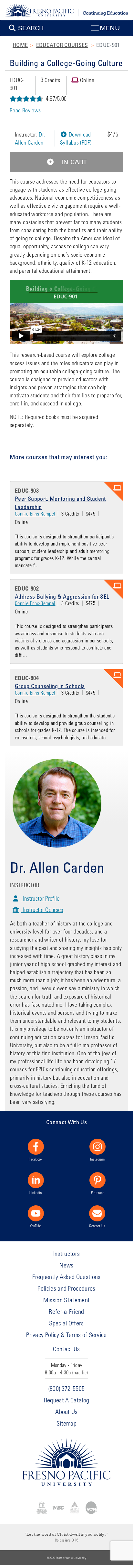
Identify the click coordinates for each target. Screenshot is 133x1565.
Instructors (66, 1253)
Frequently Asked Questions (66, 1276)
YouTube (35, 1225)
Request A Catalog (66, 1400)
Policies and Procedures (66, 1288)
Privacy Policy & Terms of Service (66, 1334)
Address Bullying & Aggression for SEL (62, 596)
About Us (66, 1411)
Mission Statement (66, 1300)
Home (20, 44)
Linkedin (35, 1192)
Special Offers (66, 1323)
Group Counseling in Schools (50, 685)
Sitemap (66, 1423)
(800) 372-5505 (66, 1388)
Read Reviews (25, 110)
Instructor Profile (40, 898)
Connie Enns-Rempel (35, 513)
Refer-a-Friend (66, 1311)
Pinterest (97, 1192)
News (66, 1265)
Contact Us (97, 1225)
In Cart (73, 162)
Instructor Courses (42, 909)
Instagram (97, 1159)
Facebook (36, 1159)
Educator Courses (62, 44)
